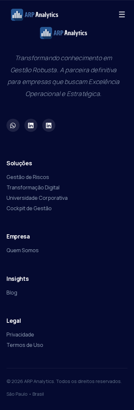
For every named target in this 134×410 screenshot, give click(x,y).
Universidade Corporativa (37, 197)
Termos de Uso (25, 344)
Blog (12, 292)
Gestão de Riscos (28, 177)
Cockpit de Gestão (29, 208)
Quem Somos (23, 250)
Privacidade (20, 334)
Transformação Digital (33, 187)
